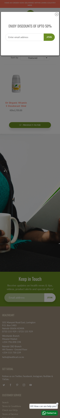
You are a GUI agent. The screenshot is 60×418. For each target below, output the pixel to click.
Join (49, 37)
